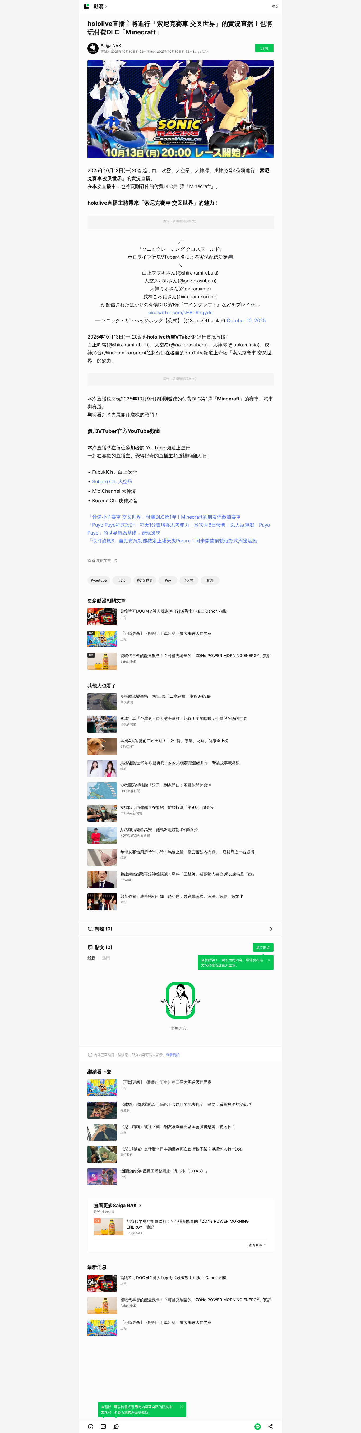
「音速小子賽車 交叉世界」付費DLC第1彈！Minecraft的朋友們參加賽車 (164, 517)
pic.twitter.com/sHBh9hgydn (180, 312)
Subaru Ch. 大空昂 (112, 481)
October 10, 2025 (246, 320)
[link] (103, 1426)
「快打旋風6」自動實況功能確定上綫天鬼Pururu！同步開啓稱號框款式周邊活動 (172, 541)
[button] (90, 1426)
